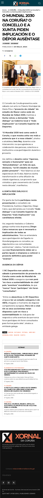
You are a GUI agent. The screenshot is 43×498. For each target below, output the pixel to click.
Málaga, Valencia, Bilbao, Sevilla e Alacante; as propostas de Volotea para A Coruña (20, 405)
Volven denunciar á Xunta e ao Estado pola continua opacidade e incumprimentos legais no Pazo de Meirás (21, 372)
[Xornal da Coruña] (22, 3)
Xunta (22, 335)
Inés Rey (32, 332)
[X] (10, 55)
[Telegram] (20, 55)
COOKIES (32, 493)
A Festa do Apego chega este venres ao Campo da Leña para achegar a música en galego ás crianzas (20, 389)
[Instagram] (9, 483)
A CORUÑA (12, 10)
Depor (10, 332)
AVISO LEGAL (15, 493)
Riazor (16, 335)
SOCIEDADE (14, 43)
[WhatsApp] (15, 55)
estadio (17, 332)
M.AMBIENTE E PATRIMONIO (14, 368)
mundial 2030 (7, 335)
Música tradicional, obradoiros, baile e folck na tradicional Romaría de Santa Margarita (21, 355)
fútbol (25, 332)
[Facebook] (4, 55)
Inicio (4, 10)
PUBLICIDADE (24, 493)
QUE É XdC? (6, 493)
